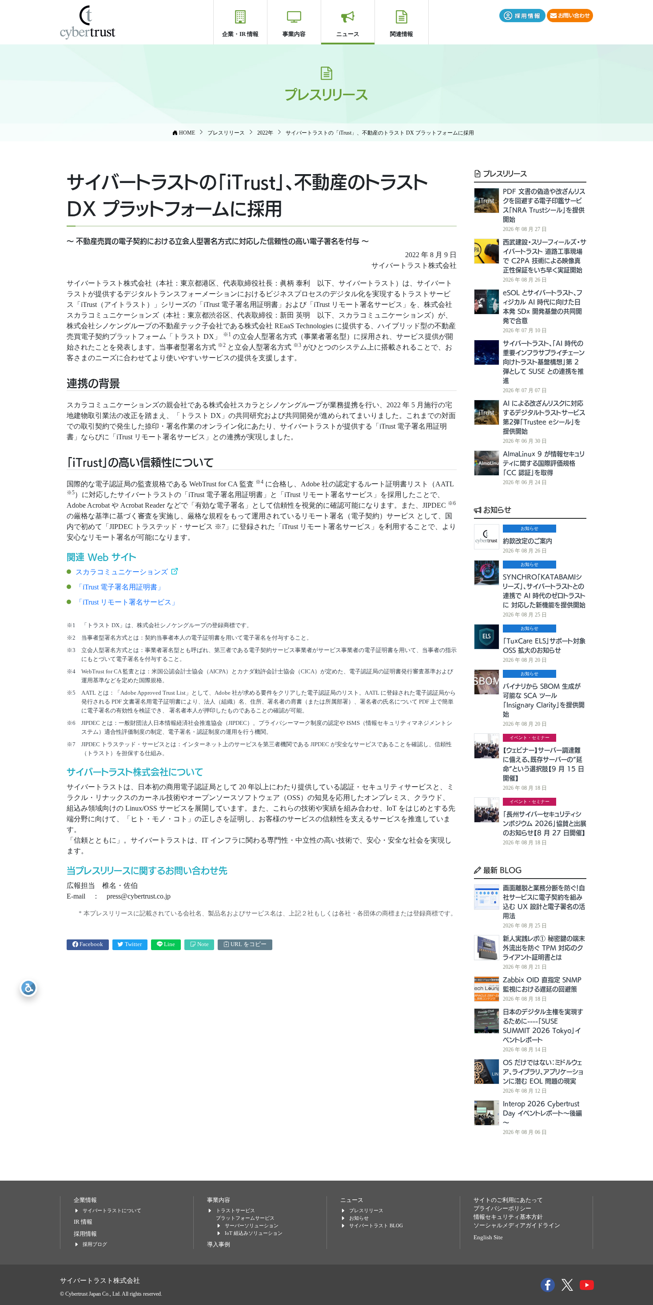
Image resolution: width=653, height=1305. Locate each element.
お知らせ (496, 509)
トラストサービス (235, 1210)
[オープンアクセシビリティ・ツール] (28, 988)
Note (202, 944)
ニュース (347, 34)
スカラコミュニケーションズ (123, 572)
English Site (488, 1237)
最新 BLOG (501, 869)
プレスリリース (504, 173)
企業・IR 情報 (240, 34)
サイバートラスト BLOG (376, 1225)
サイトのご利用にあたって (508, 1200)
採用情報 (85, 1234)
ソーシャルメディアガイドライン (517, 1225)
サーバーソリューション (252, 1225)
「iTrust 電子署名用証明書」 (120, 587)
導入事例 (218, 1244)
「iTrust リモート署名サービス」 (127, 602)
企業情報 (85, 1200)
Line (169, 944)
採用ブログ (95, 1244)
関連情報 (401, 34)
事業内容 (294, 34)
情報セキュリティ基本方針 (508, 1217)
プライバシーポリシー (502, 1209)
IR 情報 (83, 1222)
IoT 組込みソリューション (254, 1233)
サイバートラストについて (112, 1210)
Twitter (132, 944)
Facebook (90, 944)
